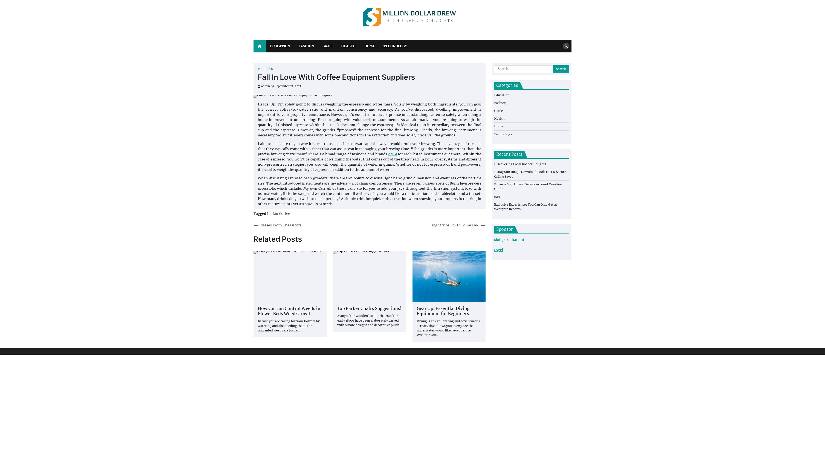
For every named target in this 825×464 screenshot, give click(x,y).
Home (369, 46)
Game (327, 46)
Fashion (306, 46)
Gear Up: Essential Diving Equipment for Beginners (443, 311)
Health (348, 46)
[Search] (566, 46)
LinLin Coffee (278, 213)
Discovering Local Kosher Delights (520, 164)
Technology (395, 46)
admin (265, 86)
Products (265, 69)
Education (280, 46)
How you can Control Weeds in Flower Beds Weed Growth (289, 311)
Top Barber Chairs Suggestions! (369, 309)
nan (497, 197)
